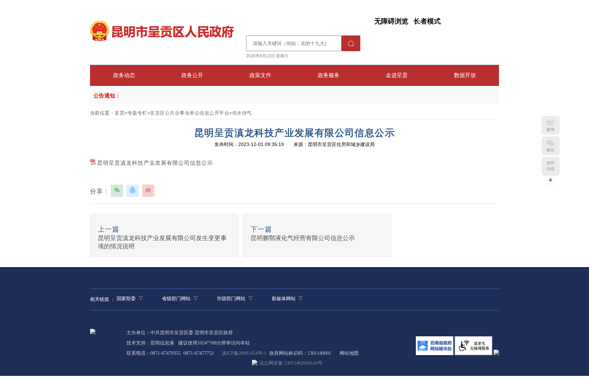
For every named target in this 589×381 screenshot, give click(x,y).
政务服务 (328, 75)
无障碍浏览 (391, 21)
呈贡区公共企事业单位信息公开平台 (189, 113)
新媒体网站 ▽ (287, 298)
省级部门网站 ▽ (180, 298)
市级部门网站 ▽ (235, 298)
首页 (119, 113)
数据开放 (465, 75)
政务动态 (124, 75)
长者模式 (427, 21)
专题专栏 (137, 113)
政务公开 (192, 75)
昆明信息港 (162, 343)
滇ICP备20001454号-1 (244, 353)
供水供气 (242, 113)
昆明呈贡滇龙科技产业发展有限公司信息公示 (154, 163)
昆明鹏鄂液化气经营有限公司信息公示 (303, 238)
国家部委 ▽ (130, 298)
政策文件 (260, 75)
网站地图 (349, 353)
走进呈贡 (397, 75)
